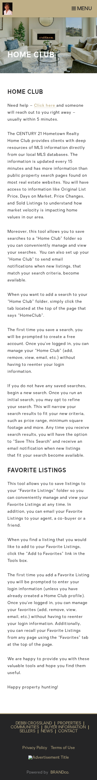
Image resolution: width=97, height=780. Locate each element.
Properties (69, 723)
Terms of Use (63, 748)
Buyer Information (65, 727)
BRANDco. (59, 773)
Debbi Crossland (34, 723)
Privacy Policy (34, 748)
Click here (45, 106)
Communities (25, 727)
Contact (68, 731)
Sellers (27, 731)
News (47, 731)
